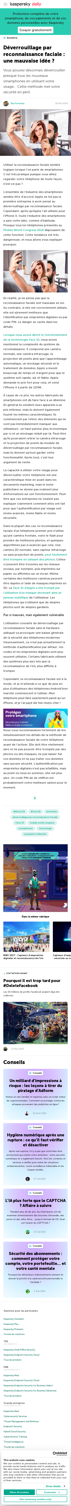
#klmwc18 (19, 811)
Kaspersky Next (11, 1375)
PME (6, 1367)
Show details (53, 1486)
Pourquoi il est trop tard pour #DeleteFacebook (31, 983)
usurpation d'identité (35, 834)
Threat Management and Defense (21, 1421)
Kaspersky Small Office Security (19, 1350)
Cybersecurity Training (15, 1436)
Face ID (20, 822)
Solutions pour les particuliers (21, 1310)
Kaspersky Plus (11, 1324)
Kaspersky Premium (13, 1329)
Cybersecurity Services (15, 1416)
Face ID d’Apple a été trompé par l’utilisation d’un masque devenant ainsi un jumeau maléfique (32, 592)
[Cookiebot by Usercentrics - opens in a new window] (52, 1454)
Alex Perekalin (18, 103)
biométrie (11, 38)
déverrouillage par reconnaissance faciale (35, 817)
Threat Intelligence (13, 1442)
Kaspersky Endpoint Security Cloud (21, 1355)
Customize (50, 1492)
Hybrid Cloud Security (15, 1431)
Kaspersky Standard (14, 1319)
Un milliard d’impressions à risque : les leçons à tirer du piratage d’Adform (35, 1085)
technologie (45, 828)
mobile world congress (42, 822)
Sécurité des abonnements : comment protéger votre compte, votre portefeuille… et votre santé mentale (35, 1261)
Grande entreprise (14, 1403)
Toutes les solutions (14, 1334)
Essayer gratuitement (35, 30)
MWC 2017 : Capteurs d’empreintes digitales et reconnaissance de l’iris (23, 957)
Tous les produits (12, 1360)
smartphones (25, 828)
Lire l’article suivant (16, 973)
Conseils (37, 1073)
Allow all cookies (19, 1492)
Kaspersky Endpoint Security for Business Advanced (30, 1390)
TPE (6, 1341)
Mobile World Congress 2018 (23, 230)
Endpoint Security (13, 1426)
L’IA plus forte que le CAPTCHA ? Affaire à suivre (35, 1203)
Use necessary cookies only (35, 1499)
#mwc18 (35, 811)
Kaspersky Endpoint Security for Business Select (28, 1385)
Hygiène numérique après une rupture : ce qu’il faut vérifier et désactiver (35, 1140)
